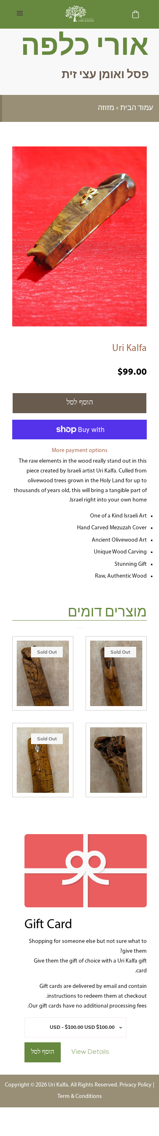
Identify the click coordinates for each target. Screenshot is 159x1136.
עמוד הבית (136, 108)
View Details (90, 1052)
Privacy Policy (135, 1085)
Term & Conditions (79, 1096)
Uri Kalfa (129, 348)
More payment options (80, 451)
